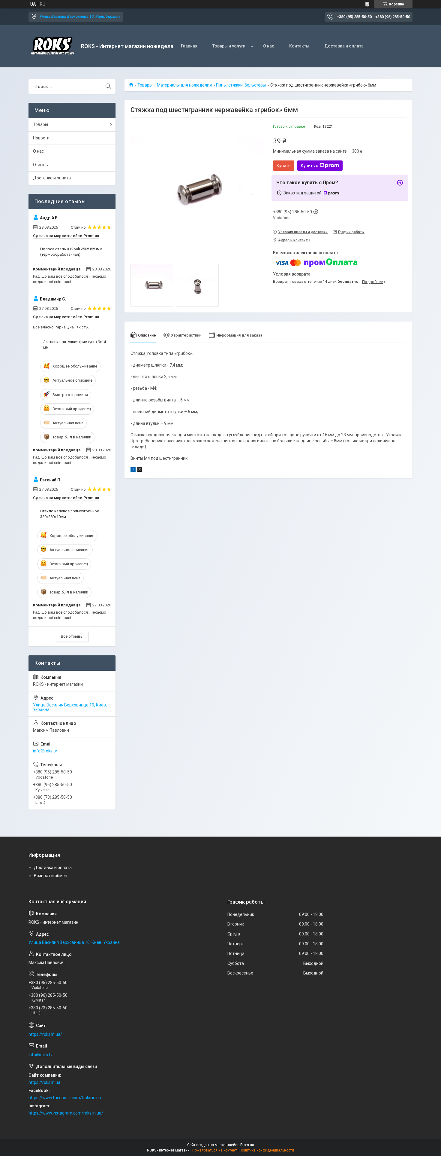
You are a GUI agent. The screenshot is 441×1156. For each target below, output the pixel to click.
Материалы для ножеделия (184, 85)
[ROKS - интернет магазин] (52, 46)
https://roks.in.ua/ (45, 1034)
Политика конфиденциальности (266, 1150)
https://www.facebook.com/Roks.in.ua (64, 1097)
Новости (41, 138)
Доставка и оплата (344, 46)
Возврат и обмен (50, 875)
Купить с (309, 165)
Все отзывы (72, 636)
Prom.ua (247, 1145)
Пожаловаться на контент (214, 1150)
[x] (139, 470)
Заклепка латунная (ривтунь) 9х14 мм (74, 344)
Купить (284, 165)
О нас (268, 46)
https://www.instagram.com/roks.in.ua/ (65, 1113)
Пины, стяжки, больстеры (241, 85)
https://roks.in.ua (44, 1082)
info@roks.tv (45, 751)
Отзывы (41, 164)
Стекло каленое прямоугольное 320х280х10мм (69, 514)
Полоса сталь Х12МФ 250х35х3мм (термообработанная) (71, 252)
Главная (189, 46)
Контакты (299, 46)
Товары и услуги (228, 46)
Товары (144, 85)
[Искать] (108, 86)
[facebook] (133, 470)
